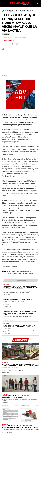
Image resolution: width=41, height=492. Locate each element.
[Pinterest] (12, 44)
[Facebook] (4, 44)
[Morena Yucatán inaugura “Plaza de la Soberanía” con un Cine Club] (20, 383)
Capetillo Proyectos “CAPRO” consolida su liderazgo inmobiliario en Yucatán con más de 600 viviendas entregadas (20, 287)
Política (6, 298)
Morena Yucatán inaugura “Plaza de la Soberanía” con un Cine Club (17, 300)
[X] (8, 44)
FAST (19, 274)
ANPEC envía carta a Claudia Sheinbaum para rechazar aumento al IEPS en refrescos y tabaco (19, 313)
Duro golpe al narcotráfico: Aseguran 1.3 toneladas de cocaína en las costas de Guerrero (19, 326)
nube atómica (11, 271)
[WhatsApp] (17, 44)
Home (4, 10)
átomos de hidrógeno (9, 274)
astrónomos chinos (24, 271)
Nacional (6, 284)
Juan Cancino (9, 40)
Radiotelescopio (27, 274)
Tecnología (10, 10)
